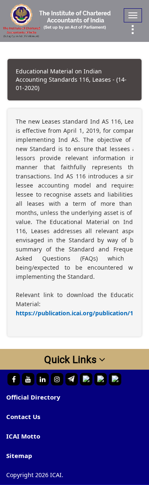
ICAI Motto (23, 436)
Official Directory (33, 397)
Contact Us (23, 416)
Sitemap (19, 455)
